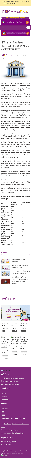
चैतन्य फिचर (5, 400)
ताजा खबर (4, 252)
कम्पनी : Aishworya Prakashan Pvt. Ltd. (12, 378)
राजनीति (4, 394)
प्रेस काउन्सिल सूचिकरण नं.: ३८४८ (10, 381)
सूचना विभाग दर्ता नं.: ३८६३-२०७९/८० (10, 384)
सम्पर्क (3, 415)
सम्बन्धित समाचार (9, 299)
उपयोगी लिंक (5, 388)
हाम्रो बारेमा (4, 409)
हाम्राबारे (4, 403)
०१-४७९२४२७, (8, 430)
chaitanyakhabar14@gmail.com (14, 433)
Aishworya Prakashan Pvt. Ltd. (13, 418)
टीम (3, 412)
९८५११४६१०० (16, 430)
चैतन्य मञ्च (4, 397)
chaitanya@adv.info (10, 442)
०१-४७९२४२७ (7, 445)
